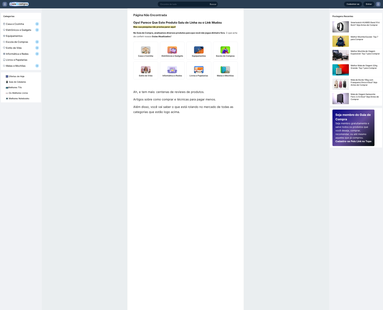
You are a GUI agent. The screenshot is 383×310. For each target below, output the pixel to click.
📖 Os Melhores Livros (17, 93)
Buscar (213, 4)
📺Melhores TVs (14, 87)
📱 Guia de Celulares (16, 82)
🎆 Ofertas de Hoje (15, 76)
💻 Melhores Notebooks (17, 98)
